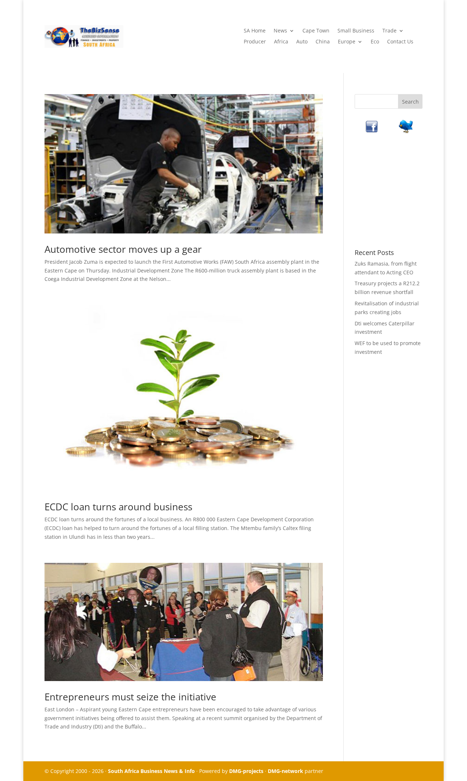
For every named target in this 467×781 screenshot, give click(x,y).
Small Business (355, 31)
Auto (302, 42)
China (323, 42)
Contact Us (400, 42)
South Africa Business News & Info (151, 771)
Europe (346, 42)
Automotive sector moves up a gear (123, 249)
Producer (255, 42)
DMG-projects (246, 771)
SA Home (255, 31)
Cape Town (315, 31)
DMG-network (285, 771)
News (280, 31)
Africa (281, 42)
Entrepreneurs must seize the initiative (130, 696)
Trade (389, 31)
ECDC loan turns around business (118, 506)
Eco (375, 42)
